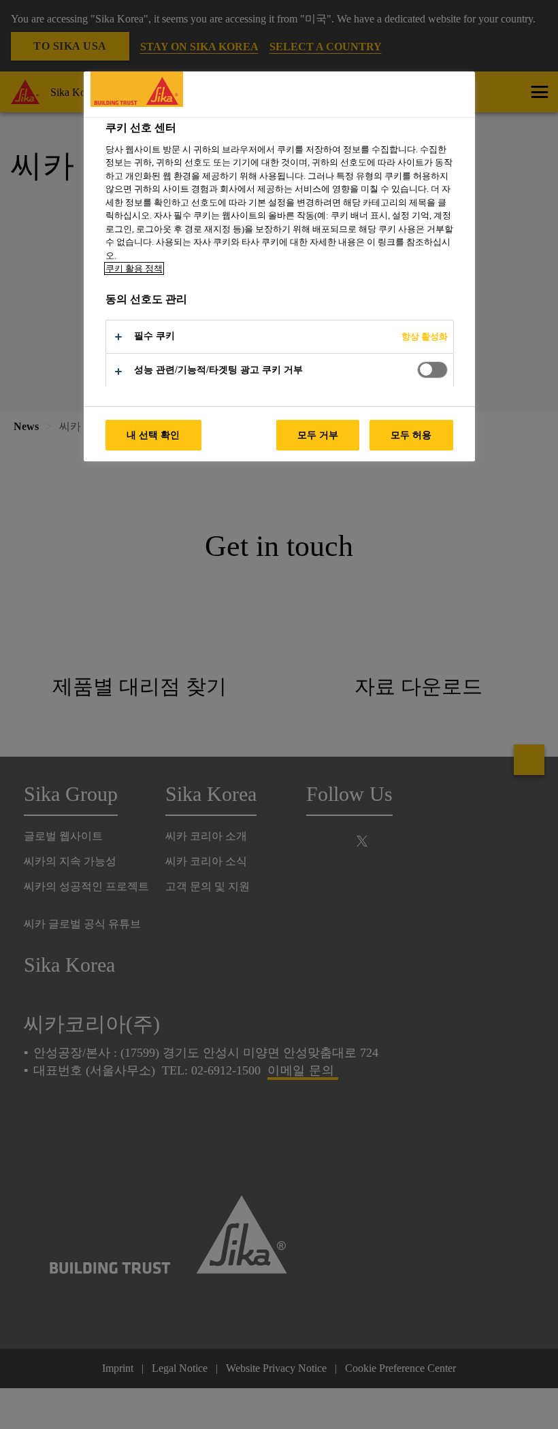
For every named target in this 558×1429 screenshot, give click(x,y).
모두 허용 (411, 434)
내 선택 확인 (153, 434)
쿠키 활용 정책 (134, 268)
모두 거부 (318, 434)
